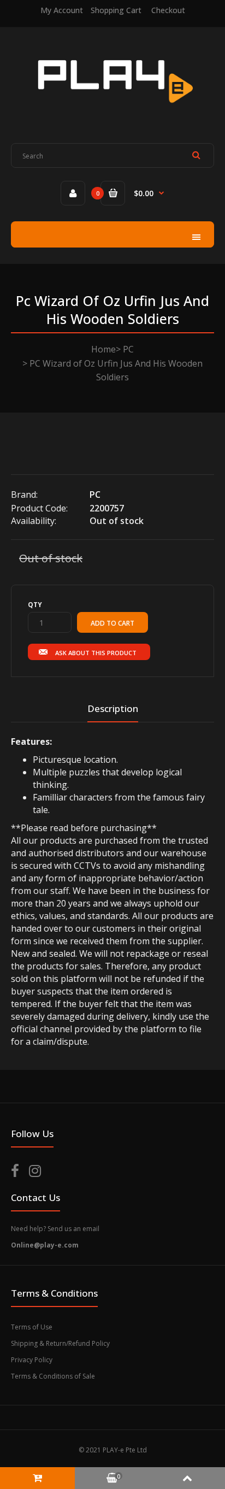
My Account (61, 10)
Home (103, 349)
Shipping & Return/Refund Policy (60, 1343)
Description (112, 708)
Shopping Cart (116, 10)
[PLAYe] (112, 111)
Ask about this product (96, 653)
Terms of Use (31, 1327)
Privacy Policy (31, 1359)
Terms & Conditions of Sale (53, 1376)
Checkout (168, 10)
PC (128, 349)
